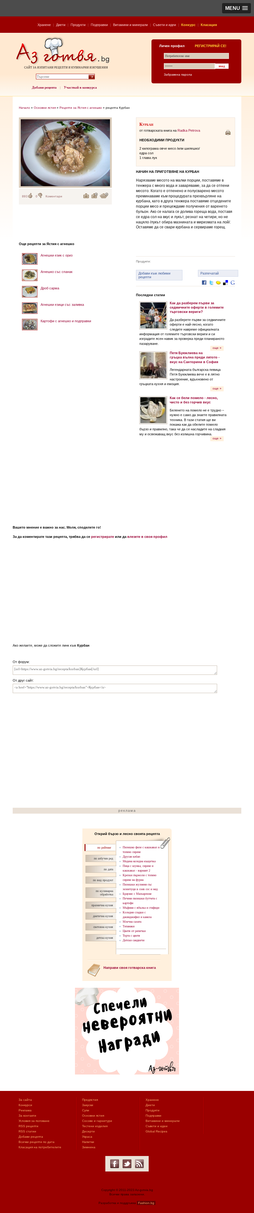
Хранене (44, 25)
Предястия (90, 1099)
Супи (85, 1110)
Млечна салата (132, 921)
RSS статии (27, 1131)
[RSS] (139, 1163)
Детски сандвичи (133, 940)
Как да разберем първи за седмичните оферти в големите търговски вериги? (197, 307)
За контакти (27, 1115)
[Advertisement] (65, 426)
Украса (87, 1136)
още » (216, 347)
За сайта (25, 1099)
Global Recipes (156, 1131)
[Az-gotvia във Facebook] (114, 1163)
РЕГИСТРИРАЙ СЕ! (210, 46)
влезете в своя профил (147, 536)
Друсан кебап (131, 856)
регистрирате (102, 536)
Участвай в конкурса (80, 87)
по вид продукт (103, 880)
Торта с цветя (131, 935)
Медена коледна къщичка (139, 861)
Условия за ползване (34, 1121)
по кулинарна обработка (104, 892)
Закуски (87, 1105)
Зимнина (88, 1147)
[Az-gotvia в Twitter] (127, 1163)
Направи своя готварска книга (129, 967)
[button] (236, 8)
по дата (108, 869)
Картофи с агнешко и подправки (66, 321)
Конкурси (25, 1105)
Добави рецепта (44, 87)
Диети (60, 25)
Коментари (54, 196)
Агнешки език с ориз (56, 255)
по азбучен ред (103, 858)
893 (25, 196)
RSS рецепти (28, 1126)
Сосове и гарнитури (97, 1121)
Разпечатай (209, 273)
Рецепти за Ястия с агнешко (80, 107)
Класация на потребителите (40, 1147)
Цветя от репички (134, 931)
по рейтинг (104, 847)
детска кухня (104, 937)
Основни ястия (45, 107)
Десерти (88, 1131)
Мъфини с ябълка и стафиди (141, 907)
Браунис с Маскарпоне (137, 893)
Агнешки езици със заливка (62, 304)
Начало (24, 107)
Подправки (99, 25)
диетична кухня (103, 916)
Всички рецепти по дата (37, 1142)
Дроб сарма (50, 288)
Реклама (25, 1110)
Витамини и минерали (130, 25)
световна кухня (103, 927)
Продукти (78, 25)
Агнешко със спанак (56, 272)
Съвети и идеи (164, 25)
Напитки (88, 1142)
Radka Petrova (188, 130)
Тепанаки (128, 926)
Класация (209, 25)
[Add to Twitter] (211, 287)
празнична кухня (102, 905)
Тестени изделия (94, 1126)
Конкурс (188, 25)
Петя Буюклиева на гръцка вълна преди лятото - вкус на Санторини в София (195, 357)
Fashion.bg (146, 1203)
